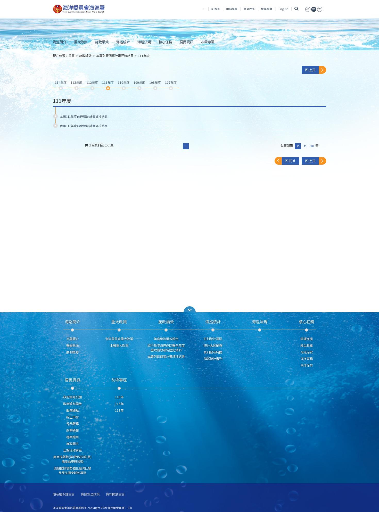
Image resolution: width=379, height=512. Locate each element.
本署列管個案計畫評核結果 (114, 55)
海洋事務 (306, 358)
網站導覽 (231, 9)
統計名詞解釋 (213, 345)
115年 (119, 397)
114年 (119, 403)
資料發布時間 (213, 352)
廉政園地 (72, 443)
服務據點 (72, 410)
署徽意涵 (72, 345)
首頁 (71, 55)
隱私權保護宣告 (64, 494)
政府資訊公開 (72, 397)
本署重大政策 (119, 345)
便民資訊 (186, 41)
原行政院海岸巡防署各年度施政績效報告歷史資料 (166, 347)
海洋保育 (306, 365)
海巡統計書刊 (213, 358)
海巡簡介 (59, 41)
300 (312, 146)
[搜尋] (296, 9)
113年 (119, 410)
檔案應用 (72, 437)
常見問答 (249, 9)
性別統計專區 (213, 338)
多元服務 (72, 423)
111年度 (144, 55)
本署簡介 (72, 338)
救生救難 (306, 345)
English (283, 9)
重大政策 (80, 41)
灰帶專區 (207, 41)
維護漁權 (306, 338)
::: (204, 9)
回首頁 (215, 9)
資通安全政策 (90, 494)
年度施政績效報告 (166, 338)
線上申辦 (72, 417)
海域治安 (306, 352)
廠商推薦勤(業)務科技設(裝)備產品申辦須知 (72, 459)
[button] (307, 9)
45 (305, 146)
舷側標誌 (72, 352)
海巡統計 (123, 41)
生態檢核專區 (72, 450)
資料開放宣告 (115, 494)
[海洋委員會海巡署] (96, 9)
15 (298, 146)
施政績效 (102, 41)
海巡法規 (144, 41)
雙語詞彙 (267, 9)
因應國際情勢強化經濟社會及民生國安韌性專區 (72, 470)
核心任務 (165, 41)
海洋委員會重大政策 (119, 338)
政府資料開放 (72, 403)
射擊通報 (72, 430)
